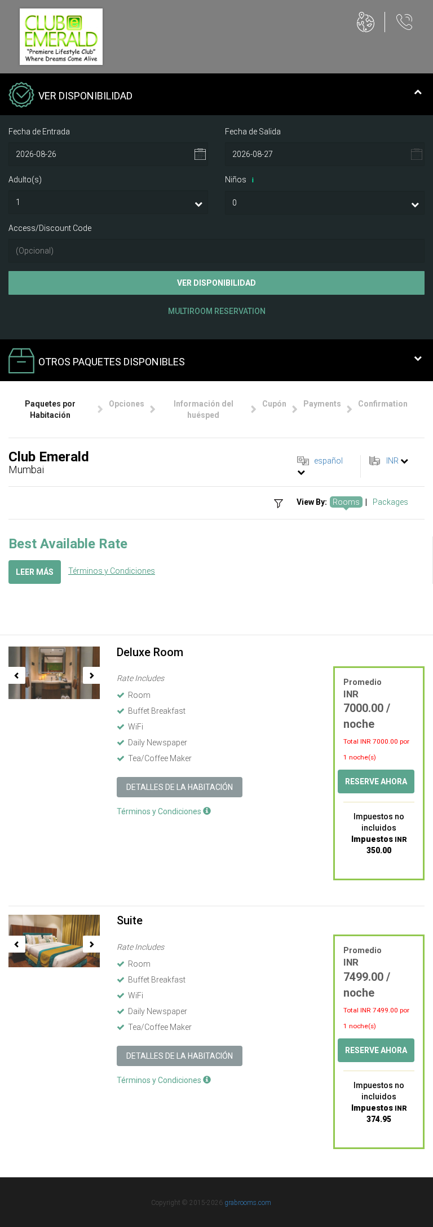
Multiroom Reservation (217, 311)
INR (392, 460)
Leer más (35, 572)
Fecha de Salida (253, 131)
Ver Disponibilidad (216, 282)
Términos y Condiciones (111, 570)
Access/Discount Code (49, 228)
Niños (239, 179)
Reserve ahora (376, 781)
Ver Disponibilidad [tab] (85, 96)
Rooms (346, 501)
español (328, 460)
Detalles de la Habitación (179, 787)
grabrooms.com (247, 1203)
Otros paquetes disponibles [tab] (111, 362)
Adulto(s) (25, 179)
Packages (390, 501)
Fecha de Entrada (39, 131)
